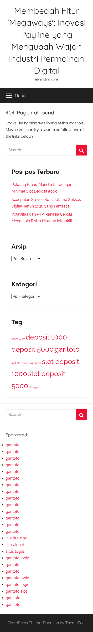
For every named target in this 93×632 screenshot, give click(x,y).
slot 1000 (22, 363)
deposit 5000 (32, 349)
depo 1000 (18, 338)
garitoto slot (16, 591)
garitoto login (17, 558)
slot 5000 (35, 363)
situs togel (15, 544)
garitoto (67, 349)
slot (13, 363)
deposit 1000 (46, 337)
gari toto (13, 598)
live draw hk (16, 538)
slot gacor (35, 387)
